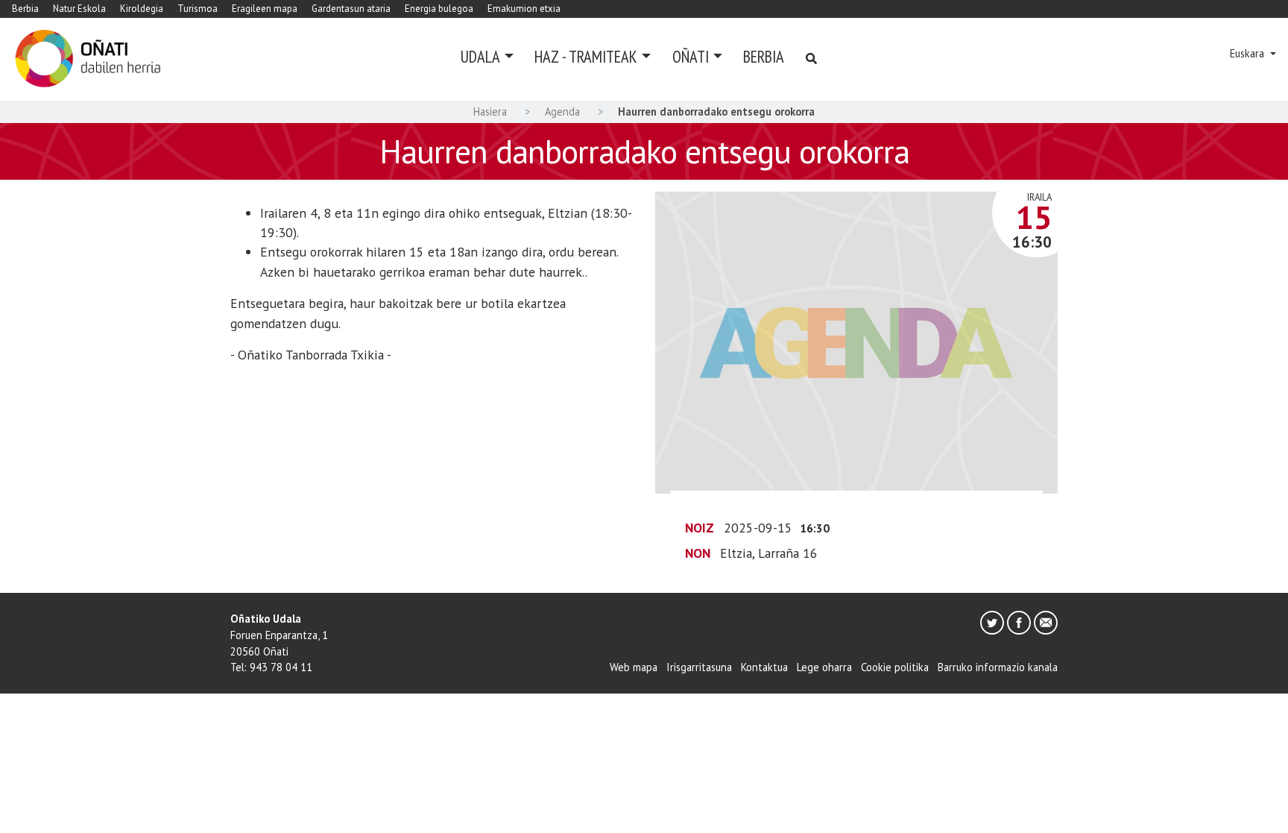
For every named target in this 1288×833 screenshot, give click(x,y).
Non (697, 553)
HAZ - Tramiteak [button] (585, 56)
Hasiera (490, 111)
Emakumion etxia (524, 8)
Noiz (699, 527)
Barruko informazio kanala (998, 667)
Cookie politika (895, 667)
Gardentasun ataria (351, 8)
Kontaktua (764, 667)
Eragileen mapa (264, 8)
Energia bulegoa (439, 8)
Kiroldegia (141, 8)
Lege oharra (824, 667)
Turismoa (197, 8)
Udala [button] (480, 56)
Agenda (562, 111)
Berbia (25, 8)
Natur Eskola (79, 8)
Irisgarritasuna (699, 667)
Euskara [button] (1248, 53)
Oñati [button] (690, 56)
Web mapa (633, 667)
